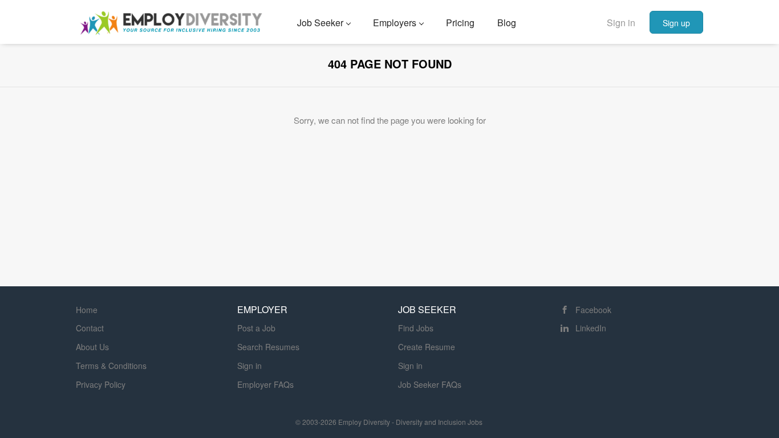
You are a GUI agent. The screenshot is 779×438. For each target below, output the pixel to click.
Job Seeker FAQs (429, 384)
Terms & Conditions (111, 365)
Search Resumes (268, 346)
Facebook (593, 309)
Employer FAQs (265, 384)
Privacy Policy (100, 384)
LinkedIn (590, 328)
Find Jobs (415, 328)
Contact (90, 328)
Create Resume (426, 346)
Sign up (676, 23)
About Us (92, 346)
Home (87, 309)
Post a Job (256, 328)
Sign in (621, 22)
